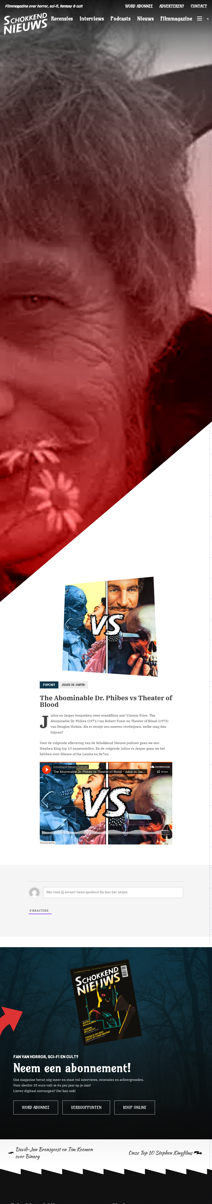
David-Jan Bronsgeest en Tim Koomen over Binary (54, 1153)
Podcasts (121, 18)
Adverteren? (171, 6)
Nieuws (145, 18)
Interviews (92, 18)
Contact (199, 6)
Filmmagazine (176, 18)
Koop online (134, 1107)
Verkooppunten (86, 1107)
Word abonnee (139, 6)
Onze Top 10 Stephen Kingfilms (160, 1152)
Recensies (62, 18)
